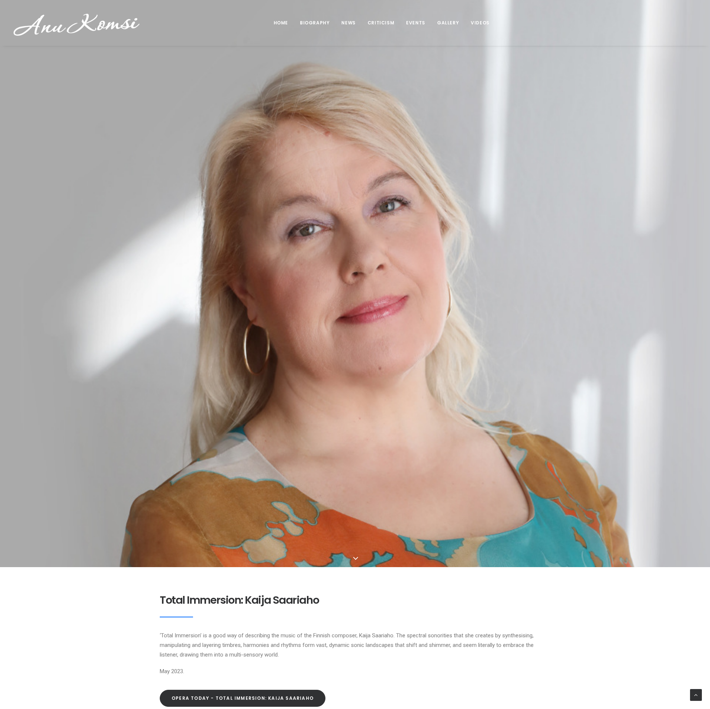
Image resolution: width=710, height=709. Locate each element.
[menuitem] (280, 23)
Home (281, 23)
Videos (480, 23)
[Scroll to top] (696, 694)
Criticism (381, 23)
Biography (314, 23)
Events (415, 23)
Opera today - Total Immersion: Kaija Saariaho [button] (243, 698)
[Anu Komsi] (76, 23)
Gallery (448, 23)
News (348, 23)
